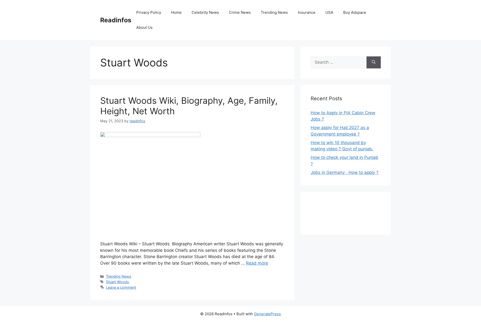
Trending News (274, 12)
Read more (257, 263)
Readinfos (115, 20)
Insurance (306, 12)
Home (176, 12)
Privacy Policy (148, 12)
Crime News (240, 12)
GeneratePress (267, 313)
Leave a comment (121, 287)
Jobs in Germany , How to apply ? (345, 172)
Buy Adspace (354, 12)
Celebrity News (205, 12)
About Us (144, 27)
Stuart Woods (117, 282)
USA (329, 12)
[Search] (374, 62)
